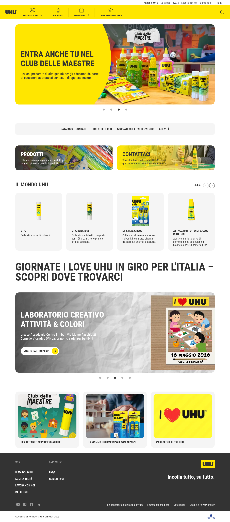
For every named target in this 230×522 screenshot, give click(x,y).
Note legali (179, 504)
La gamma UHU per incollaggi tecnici (112, 442)
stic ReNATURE (80, 230)
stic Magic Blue (132, 230)
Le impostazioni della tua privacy (125, 504)
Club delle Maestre (111, 15)
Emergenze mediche (158, 504)
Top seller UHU (102, 129)
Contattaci (205, 2)
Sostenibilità (81, 15)
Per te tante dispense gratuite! (41, 442)
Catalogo (165, 2)
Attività (164, 129)
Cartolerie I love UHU (170, 442)
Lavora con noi (189, 2)
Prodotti (58, 15)
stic (23, 230)
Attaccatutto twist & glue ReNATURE (190, 232)
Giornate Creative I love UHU (135, 129)
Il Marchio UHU (150, 2)
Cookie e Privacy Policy (202, 504)
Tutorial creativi (32, 15)
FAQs (176, 2)
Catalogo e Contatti (74, 129)
